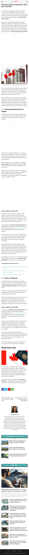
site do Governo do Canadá (20, 228)
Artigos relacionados (11, 436)
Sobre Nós (20, 550)
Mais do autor (20, 436)
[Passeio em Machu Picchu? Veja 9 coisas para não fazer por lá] (4, 455)
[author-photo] (14, 412)
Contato (8, 550)
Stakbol (11, 553)
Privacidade (14, 550)
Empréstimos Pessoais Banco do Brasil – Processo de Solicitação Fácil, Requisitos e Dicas (18, 536)
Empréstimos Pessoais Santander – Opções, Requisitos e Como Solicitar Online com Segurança (18, 542)
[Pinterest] (9, 389)
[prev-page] (2, 461)
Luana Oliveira (14, 414)
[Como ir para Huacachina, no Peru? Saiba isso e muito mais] (4, 449)
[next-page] (4, 461)
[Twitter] (6, 389)
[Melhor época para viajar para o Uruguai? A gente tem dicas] (4, 442)
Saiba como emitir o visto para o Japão (12, 274)
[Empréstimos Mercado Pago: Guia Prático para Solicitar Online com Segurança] (4, 522)
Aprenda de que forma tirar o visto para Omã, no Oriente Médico (21, 399)
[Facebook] (2, 389)
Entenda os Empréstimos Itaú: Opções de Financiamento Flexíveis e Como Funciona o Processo (18, 501)
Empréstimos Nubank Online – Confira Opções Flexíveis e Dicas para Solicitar (13, 490)
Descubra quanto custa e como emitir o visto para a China (7, 399)
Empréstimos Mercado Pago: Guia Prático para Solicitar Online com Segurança (17, 522)
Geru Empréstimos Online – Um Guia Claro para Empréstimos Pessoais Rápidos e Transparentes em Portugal (18, 529)
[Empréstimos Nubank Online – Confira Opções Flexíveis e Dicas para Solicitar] (14, 478)
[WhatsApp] (12, 389)
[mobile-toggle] (2, 1)
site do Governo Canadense (18, 313)
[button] (27, 1)
